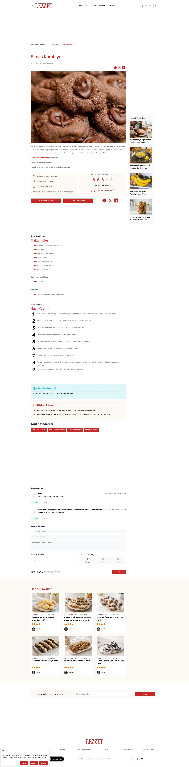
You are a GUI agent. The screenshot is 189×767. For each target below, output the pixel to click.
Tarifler (42, 44)
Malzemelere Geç (47, 200)
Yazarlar (113, 5)
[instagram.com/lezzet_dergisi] (137, 759)
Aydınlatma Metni (83, 750)
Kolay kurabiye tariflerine (40, 158)
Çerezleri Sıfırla (148, 750)
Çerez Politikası (127, 750)
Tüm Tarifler (82, 5)
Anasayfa (34, 44)
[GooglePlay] (56, 759)
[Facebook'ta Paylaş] (123, 67)
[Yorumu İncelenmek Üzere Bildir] (125, 493)
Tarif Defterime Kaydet (103, 191)
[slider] (103, 179)
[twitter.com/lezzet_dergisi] (142, 759)
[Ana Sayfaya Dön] (94, 741)
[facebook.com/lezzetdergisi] (133, 759)
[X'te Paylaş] (119, 67)
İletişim (62, 750)
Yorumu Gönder (119, 572)
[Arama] (156, 6)
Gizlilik (105, 750)
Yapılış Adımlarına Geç (79, 200)
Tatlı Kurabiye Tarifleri (57, 430)
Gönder (145, 694)
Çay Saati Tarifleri (75, 430)
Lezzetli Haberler (98, 5)
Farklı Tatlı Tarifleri (38, 430)
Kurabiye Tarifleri (54, 44)
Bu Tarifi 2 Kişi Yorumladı (102, 185)
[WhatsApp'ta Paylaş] (115, 67)
